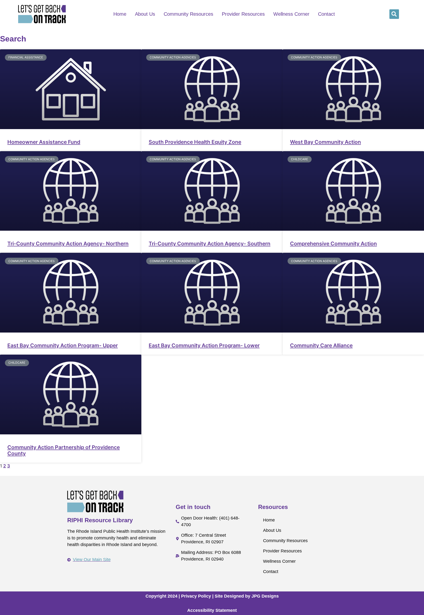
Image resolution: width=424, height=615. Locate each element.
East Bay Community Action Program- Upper (62, 345)
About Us (145, 14)
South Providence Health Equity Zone (195, 142)
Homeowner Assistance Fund (43, 142)
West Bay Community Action (325, 142)
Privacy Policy (196, 596)
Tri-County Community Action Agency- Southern (209, 244)
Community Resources (188, 14)
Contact (326, 14)
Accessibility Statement (212, 610)
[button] (394, 14)
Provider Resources (243, 14)
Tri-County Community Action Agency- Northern (68, 244)
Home (119, 14)
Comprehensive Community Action (333, 244)
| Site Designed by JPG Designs (245, 596)
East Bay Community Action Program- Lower (204, 345)
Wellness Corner (291, 14)
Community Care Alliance (321, 345)
